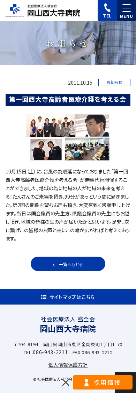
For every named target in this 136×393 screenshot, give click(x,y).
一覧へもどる (71, 264)
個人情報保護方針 (68, 364)
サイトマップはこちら (72, 296)
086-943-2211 (50, 352)
